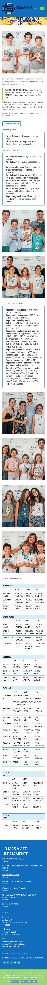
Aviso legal (24, 958)
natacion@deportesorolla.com (13, 944)
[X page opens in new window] (7, 962)
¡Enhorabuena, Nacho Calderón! (14, 888)
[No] (44, 977)
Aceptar (15, 981)
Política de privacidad (10, 958)
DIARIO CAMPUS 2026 (10, 875)
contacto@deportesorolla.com (14, 942)
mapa (7, 925)
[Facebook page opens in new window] (4, 962)
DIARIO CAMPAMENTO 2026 (13, 859)
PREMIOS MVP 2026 (10, 904)
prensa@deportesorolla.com (13, 946)
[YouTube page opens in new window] (11, 962)
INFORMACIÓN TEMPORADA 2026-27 (16, 881)
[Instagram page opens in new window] (18, 962)
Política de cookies (36, 958)
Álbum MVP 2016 (10, 123)
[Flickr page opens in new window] (15, 962)
